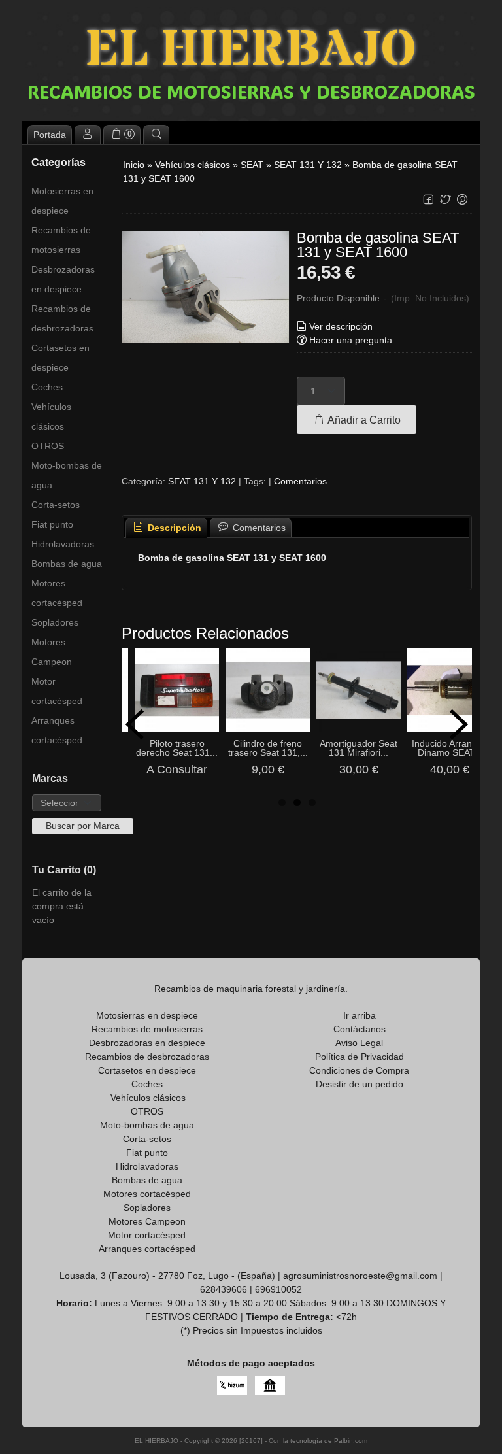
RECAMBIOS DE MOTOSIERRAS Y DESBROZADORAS (251, 91)
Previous (135, 724)
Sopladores (54, 622)
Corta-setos (55, 504)
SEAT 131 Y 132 (202, 481)
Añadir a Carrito (363, 420)
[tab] (167, 528)
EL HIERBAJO (251, 50)
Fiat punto (52, 524)
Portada (49, 134)
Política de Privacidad (359, 1056)
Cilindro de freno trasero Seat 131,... (268, 748)
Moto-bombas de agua (66, 475)
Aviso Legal (359, 1043)
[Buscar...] (156, 134)
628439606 (223, 1289)
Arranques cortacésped (56, 730)
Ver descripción (341, 326)
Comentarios (300, 481)
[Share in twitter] (445, 199)
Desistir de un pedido (359, 1084)
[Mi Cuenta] (88, 134)
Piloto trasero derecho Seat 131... (177, 748)
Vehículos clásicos (51, 416)
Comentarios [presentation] (258, 527)
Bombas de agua (66, 563)
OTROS (47, 446)
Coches (47, 387)
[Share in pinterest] (462, 199)
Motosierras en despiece (62, 201)
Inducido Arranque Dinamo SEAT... (450, 748)
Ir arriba (359, 1015)
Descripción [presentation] (173, 527)
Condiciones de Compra (359, 1070)
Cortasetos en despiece (60, 358)
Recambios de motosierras (61, 240)
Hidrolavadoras (62, 544)
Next (459, 724)
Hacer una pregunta (350, 340)
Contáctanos (359, 1029)
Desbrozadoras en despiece (63, 279)
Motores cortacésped (56, 593)
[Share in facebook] (428, 199)
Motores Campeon (51, 652)
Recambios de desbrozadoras (62, 318)
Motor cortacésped (56, 691)
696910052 (278, 1289)
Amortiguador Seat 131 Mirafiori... (358, 748)
